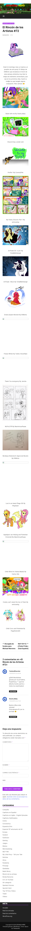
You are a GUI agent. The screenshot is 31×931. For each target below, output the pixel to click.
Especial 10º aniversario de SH (12, 829)
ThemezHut (16, 928)
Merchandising (7, 849)
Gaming (5, 840)
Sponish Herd (7, 888)
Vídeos (5, 896)
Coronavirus (7, 823)
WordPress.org (7, 916)
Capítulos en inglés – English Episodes (15, 815)
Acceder (5, 908)
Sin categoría (7, 882)
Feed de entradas (8, 910)
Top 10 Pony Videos (9, 891)
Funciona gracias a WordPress (11, 926)
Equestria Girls (7, 826)
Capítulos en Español (9, 812)
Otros (4, 860)
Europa (5, 832)
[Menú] (3, 16)
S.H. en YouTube (8, 880)
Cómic (5, 821)
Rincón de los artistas (8, 23)
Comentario (8, 742)
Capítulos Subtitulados (10, 818)
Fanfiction (6, 838)
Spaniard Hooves (8, 885)
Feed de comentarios (9, 913)
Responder (13, 691)
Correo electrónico (11, 772)
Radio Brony (7, 871)
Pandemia (6, 863)
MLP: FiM (6, 852)
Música (5, 846)
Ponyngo (5, 866)
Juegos (5, 843)
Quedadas (6, 868)
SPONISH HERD (20, 924)
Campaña (6, 809)
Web (4, 780)
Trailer (5, 894)
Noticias (5, 857)
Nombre (6, 765)
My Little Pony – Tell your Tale (12, 854)
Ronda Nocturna (8, 877)
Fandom (5, 835)
